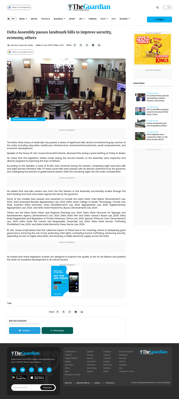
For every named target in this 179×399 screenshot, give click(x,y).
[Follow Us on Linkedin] (40, 369)
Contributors (70, 351)
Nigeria (90, 371)
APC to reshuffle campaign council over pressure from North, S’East (158, 112)
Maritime (107, 368)
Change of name (126, 371)
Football (106, 358)
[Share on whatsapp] (87, 45)
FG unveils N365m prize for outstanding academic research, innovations (158, 98)
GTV (114, 18)
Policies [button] (97, 383)
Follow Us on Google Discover (22, 52)
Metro (34, 18)
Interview (123, 358)
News (22, 18)
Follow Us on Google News (21, 7)
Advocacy (69, 365)
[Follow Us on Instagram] (31, 369)
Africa (67, 368)
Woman (124, 18)
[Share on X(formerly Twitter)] (81, 45)
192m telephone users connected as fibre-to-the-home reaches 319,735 (157, 137)
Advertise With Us (83, 383)
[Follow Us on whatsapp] (49, 369)
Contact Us (110, 383)
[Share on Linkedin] (99, 45)
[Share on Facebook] (74, 45)
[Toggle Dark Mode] (167, 7)
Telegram (26, 330)
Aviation (68, 355)
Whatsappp (58, 330)
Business (58, 18)
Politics (45, 18)
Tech (103, 18)
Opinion (92, 18)
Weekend (123, 355)
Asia (67, 371)
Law (120, 368)
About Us (68, 383)
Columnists (92, 368)
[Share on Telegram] (93, 45)
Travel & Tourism (126, 351)
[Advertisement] (152, 187)
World (105, 371)
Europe (90, 355)
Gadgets (123, 365)
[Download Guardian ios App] (37, 377)
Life (81, 18)
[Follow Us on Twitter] (22, 369)
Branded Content (72, 374)
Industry (106, 361)
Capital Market (71, 358)
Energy (68, 361)
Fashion (106, 355)
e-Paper (159, 19)
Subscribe (47, 387)
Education (91, 361)
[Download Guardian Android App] (19, 377)
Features (107, 351)
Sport (72, 18)
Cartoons (91, 365)
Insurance (107, 365)
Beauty (90, 358)
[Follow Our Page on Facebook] (13, 369)
